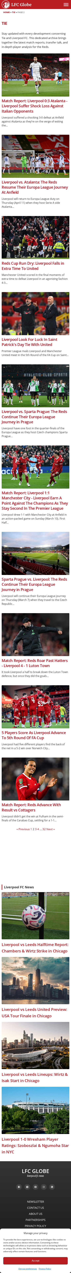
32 (44, 829)
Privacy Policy (45, 1268)
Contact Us (35, 1208)
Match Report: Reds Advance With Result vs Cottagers (31, 807)
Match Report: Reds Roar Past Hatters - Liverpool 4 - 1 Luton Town (35, 663)
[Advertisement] (35, 857)
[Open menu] (66, 5)
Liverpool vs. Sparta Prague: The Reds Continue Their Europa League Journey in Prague (34, 416)
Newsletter (35, 1202)
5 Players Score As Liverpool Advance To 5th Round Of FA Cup (34, 735)
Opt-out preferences (27, 1268)
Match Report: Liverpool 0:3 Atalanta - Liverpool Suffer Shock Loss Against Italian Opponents (34, 106)
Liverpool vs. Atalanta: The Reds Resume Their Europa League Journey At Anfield (35, 187)
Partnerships (35, 1220)
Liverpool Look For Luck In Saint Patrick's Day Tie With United (29, 342)
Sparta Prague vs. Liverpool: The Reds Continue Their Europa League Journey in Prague (34, 584)
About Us (35, 1214)
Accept (35, 1260)
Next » (50, 829)
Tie (13, 12)
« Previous (23, 829)
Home (6, 12)
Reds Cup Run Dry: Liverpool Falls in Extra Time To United (33, 266)
